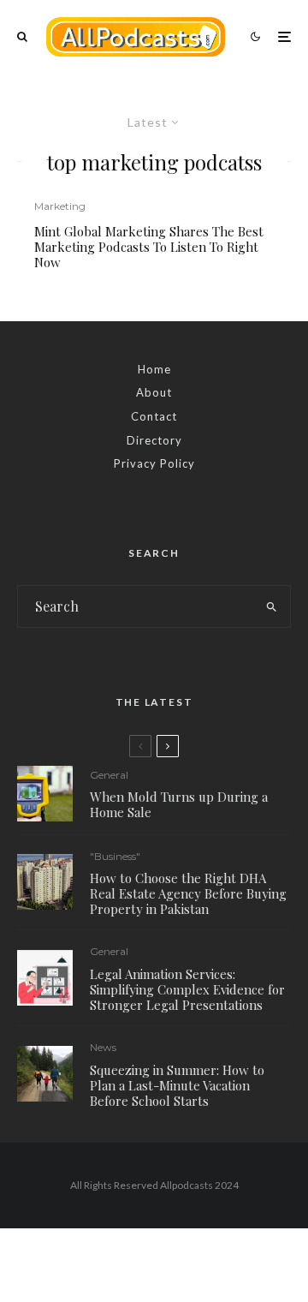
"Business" (115, 856)
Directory (154, 440)
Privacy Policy (154, 463)
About (154, 392)
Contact (154, 416)
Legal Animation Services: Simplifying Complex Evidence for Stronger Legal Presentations (187, 989)
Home (154, 369)
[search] (272, 606)
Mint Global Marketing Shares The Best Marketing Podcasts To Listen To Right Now (149, 247)
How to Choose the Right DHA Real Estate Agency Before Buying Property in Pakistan (188, 893)
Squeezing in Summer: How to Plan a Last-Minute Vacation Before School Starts (177, 1085)
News (103, 1047)
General (109, 774)
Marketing (60, 206)
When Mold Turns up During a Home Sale (179, 804)
